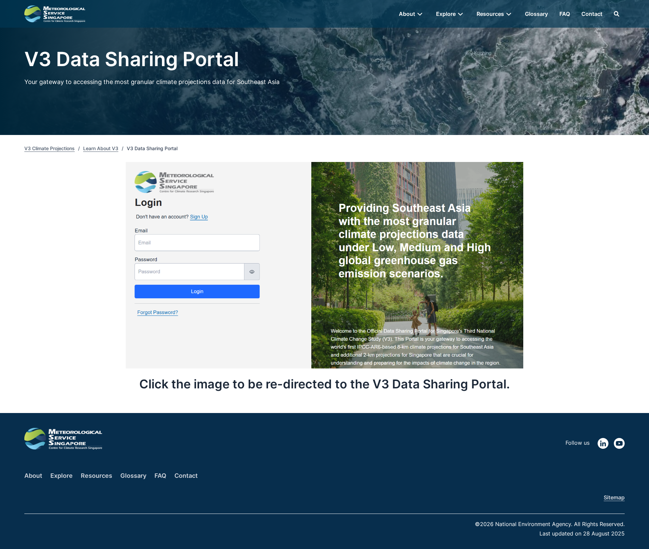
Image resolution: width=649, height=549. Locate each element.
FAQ (564, 13)
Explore (61, 475)
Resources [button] (490, 13)
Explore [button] (446, 13)
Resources (96, 475)
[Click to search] (616, 14)
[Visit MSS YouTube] (619, 442)
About (33, 475)
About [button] (407, 13)
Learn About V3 (100, 148)
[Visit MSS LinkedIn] (603, 442)
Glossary (536, 13)
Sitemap (614, 497)
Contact (591, 13)
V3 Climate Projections (49, 148)
